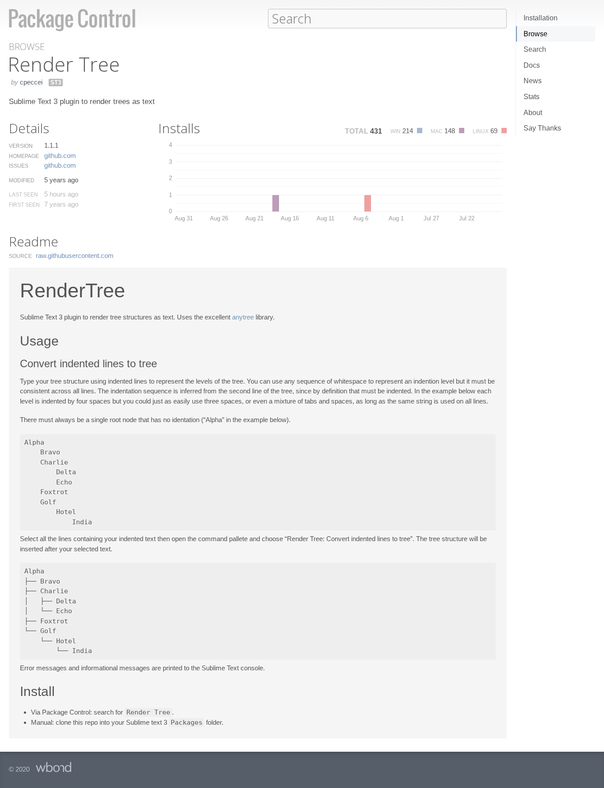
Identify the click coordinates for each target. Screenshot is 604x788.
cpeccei (31, 82)
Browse (535, 34)
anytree (243, 317)
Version (21, 146)
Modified (21, 180)
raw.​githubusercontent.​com (75, 255)
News (533, 81)
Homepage (24, 156)
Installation (541, 18)
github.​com (60, 155)
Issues (18, 166)
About (533, 112)
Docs (532, 65)
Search (535, 49)
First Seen (24, 205)
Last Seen (23, 195)
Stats (531, 96)
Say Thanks (542, 128)
